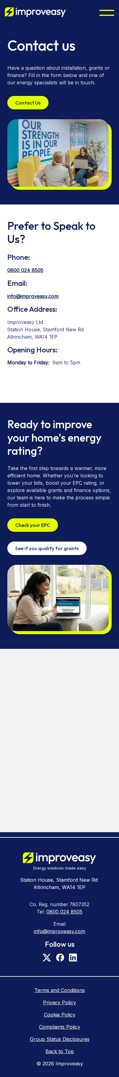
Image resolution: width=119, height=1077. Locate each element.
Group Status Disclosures (59, 1039)
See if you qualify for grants (47, 548)
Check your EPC (32, 525)
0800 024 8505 (25, 270)
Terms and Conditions (59, 990)
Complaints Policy (59, 1027)
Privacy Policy (59, 1002)
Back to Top (59, 1051)
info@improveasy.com (33, 296)
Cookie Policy (59, 1015)
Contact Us (28, 103)
